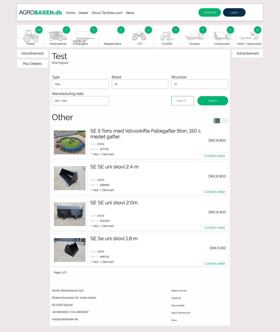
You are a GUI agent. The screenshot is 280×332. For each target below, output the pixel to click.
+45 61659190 (60, 312)
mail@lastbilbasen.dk (65, 319)
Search (212, 100)
